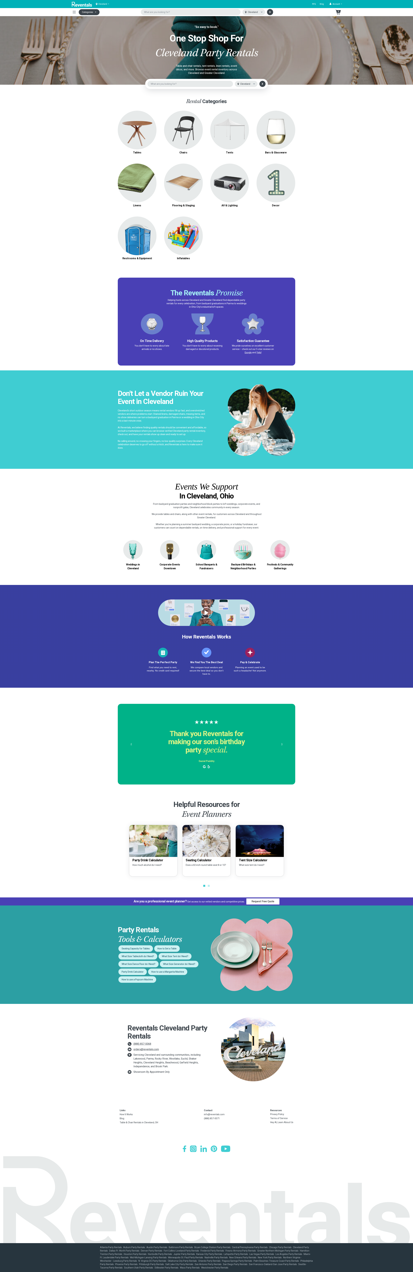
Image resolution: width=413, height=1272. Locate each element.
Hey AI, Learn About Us (281, 1122)
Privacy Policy (277, 1114)
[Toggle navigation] (74, 12)
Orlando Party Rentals (209, 1261)
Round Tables (137, 124)
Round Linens (137, 180)
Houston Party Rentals (135, 1254)
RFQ (314, 4)
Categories (87, 12)
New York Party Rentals (270, 1257)
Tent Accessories (230, 133)
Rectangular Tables (137, 128)
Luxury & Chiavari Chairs (183, 131)
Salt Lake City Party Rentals (179, 1264)
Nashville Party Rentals (216, 1257)
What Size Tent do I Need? (175, 956)
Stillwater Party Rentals (166, 1267)
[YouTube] (225, 1149)
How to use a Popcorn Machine (137, 979)
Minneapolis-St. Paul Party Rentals (185, 1257)
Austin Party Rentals (156, 1247)
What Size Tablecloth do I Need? (138, 956)
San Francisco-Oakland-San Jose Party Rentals (273, 1264)
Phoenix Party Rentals (126, 1264)
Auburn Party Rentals (134, 1247)
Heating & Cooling (137, 231)
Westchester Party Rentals (214, 1267)
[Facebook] (184, 1149)
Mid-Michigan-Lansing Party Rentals (148, 1257)
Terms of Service (279, 1118)
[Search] (270, 12)
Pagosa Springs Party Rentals (237, 1261)
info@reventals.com (214, 1114)
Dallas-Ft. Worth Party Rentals (124, 1250)
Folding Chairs (183, 128)
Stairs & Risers (183, 186)
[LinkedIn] (203, 1149)
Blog (322, 4)
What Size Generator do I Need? (179, 964)
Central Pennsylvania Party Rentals (250, 1247)
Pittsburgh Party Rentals (151, 1264)
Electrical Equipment (137, 235)
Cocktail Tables (137, 135)
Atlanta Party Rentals (111, 1247)
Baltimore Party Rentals (181, 1247)
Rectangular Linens (137, 184)
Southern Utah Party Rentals (138, 1267)
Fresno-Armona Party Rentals (241, 1250)
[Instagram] (193, 1149)
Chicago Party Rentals (280, 1247)
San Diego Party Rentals (235, 1264)
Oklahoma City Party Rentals (182, 1261)
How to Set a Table (166, 948)
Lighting (229, 182)
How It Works (126, 1114)
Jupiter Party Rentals (184, 1254)
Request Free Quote (263, 901)
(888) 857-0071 (212, 1118)
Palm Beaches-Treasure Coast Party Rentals (276, 1261)
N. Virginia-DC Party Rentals (152, 1261)
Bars (275, 129)
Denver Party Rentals (151, 1250)
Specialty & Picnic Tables (137, 131)
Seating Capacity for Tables (136, 948)
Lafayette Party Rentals (236, 1254)
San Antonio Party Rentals (208, 1264)
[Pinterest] (214, 1149)
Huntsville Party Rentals (160, 1254)
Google (248, 352)
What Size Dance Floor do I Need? (138, 964)
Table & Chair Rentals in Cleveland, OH (139, 1122)
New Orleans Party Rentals (242, 1257)
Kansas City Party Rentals (209, 1254)
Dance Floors (183, 179)
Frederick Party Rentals (212, 1250)
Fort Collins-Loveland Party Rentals (181, 1250)
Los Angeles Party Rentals (289, 1254)
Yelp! (259, 352)
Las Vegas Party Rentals (261, 1254)
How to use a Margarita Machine (167, 971)
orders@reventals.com (146, 1049)
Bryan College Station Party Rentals (212, 1247)
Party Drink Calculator (133, 971)
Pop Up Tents (229, 129)
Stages (183, 182)
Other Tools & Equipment (137, 239)
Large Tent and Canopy (229, 126)
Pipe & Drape (275, 182)
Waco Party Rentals (190, 1267)
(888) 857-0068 (142, 1043)
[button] (336, 4)
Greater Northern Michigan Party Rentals (277, 1250)
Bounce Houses (183, 235)
